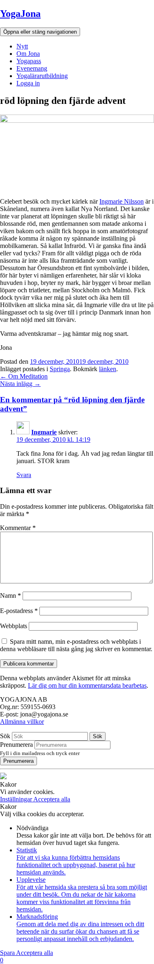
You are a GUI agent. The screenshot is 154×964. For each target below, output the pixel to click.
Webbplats (13, 625)
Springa (60, 368)
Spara (8, 952)
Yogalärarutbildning (42, 75)
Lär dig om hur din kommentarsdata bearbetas (87, 685)
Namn (10, 595)
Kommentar (18, 527)
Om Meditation (24, 376)
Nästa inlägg (20, 383)
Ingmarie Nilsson (121, 201)
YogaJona (20, 13)
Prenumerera (16, 744)
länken (107, 368)
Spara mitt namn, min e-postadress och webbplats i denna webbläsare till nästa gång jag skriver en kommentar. (76, 645)
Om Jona (28, 53)
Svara (23, 474)
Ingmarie (44, 432)
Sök (5, 735)
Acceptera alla (51, 799)
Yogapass (28, 60)
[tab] (77, 404)
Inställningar (16, 799)
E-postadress (19, 610)
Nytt (22, 46)
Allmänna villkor (22, 721)
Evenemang (31, 68)
